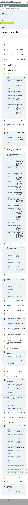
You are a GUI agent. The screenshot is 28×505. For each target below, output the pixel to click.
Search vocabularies (7, 41)
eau (11, 437)
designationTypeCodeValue (13, 95)
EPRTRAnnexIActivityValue (13, 192)
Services (3, 25)
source (11, 289)
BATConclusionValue (13, 173)
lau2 (7, 371)
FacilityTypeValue (13, 197)
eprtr (7, 132)
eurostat (8, 243)
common (8, 120)
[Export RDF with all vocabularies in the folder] (24, 77)
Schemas (4, 20)
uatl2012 (12, 363)
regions (11, 107)
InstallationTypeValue (13, 205)
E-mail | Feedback (5, 500)
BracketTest (12, 431)
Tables (3, 15)
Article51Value (13, 159)
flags (11, 255)
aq (7, 44)
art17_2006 (9, 59)
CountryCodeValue (13, 181)
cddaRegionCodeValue (13, 80)
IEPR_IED (8, 340)
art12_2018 (9, 54)
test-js (11, 450)
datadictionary (10, 124)
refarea (11, 262)
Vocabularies (4, 22)
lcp (7, 379)
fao (7, 247)
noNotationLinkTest (13, 447)
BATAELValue (13, 171)
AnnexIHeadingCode (13, 323)
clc (10, 356)
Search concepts (17, 41)
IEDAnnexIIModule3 (11, 328)
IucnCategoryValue (13, 101)
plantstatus (12, 387)
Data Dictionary (11, 8)
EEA (7, 1)
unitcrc (11, 268)
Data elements (4, 18)
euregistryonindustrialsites (11, 154)
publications (9, 417)
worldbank (9, 486)
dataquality (9, 129)
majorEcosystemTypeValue (13, 104)
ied (7, 313)
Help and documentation (6, 10)
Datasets (3, 13)
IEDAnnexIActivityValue (13, 199)
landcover (9, 352)
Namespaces (4, 27)
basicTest (12, 429)
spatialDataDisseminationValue (13, 111)
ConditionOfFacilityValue (13, 176)
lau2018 (8, 375)
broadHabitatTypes (13, 401)
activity (11, 137)
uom (7, 477)
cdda (7, 77)
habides (8, 305)
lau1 (7, 368)
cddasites (12, 84)
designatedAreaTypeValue (13, 88)
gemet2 (8, 279)
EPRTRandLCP (10, 148)
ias (7, 310)
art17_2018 (9, 69)
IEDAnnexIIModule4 (11, 334)
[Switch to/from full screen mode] (20, 3)
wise (7, 481)
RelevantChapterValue (13, 232)
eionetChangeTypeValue (13, 98)
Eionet (7, 8)
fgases (8, 274)
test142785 (12, 453)
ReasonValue (13, 225)
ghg (7, 300)
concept (12, 282)
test (7, 425)
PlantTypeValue (13, 222)
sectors (11, 392)
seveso (8, 421)
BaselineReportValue (13, 167)
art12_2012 (9, 49)
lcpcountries (12, 384)
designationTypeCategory (13, 91)
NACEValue (12, 208)
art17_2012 (9, 64)
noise (7, 412)
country (11, 490)
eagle (11, 359)
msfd (7, 397)
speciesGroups (13, 408)
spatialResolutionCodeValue (13, 116)
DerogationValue (13, 186)
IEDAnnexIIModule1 (11, 318)
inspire (8, 347)
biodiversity (9, 73)
